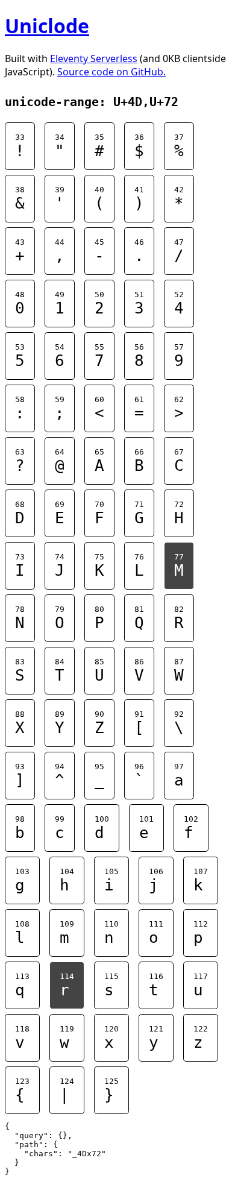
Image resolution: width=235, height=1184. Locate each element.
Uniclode (47, 26)
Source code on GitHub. (111, 71)
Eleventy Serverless (93, 58)
